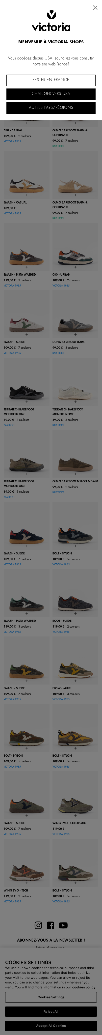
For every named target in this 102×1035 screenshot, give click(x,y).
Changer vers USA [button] (51, 94)
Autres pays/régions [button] (51, 108)
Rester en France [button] (51, 80)
